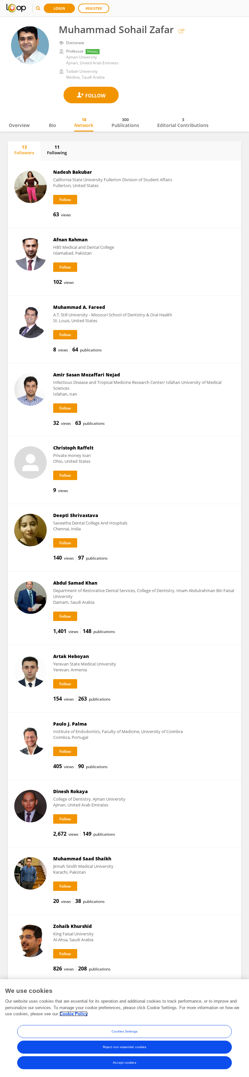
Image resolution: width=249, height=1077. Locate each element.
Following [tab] (57, 150)
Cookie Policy (74, 1013)
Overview (19, 125)
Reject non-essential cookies (125, 1047)
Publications (125, 122)
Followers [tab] (24, 150)
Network (83, 122)
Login (59, 8)
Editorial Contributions (182, 122)
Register (94, 8)
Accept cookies (124, 1062)
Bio (52, 125)
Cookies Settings (124, 1031)
